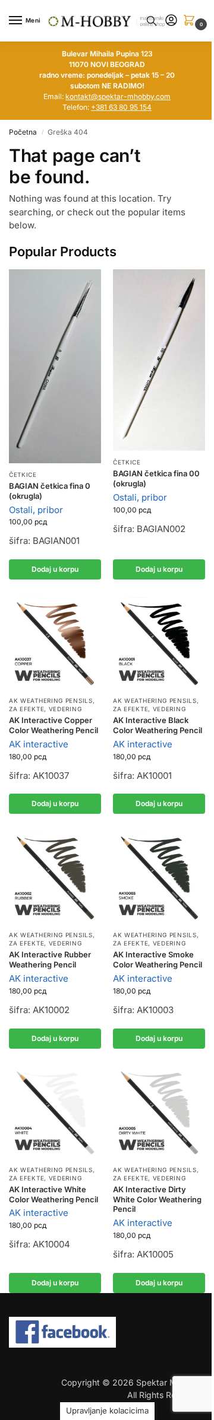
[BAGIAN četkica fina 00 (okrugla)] (159, 360)
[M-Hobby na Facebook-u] (107, 1332)
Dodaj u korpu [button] (55, 569)
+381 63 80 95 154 (121, 107)
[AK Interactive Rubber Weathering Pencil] (55, 878)
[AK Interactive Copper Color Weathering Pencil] (55, 643)
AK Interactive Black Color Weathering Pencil (157, 725)
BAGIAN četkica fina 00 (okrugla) (156, 478)
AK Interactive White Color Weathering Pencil (53, 1194)
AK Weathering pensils (51, 700)
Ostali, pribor (36, 509)
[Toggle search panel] (152, 21)
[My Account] (171, 21)
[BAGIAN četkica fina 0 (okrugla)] (55, 366)
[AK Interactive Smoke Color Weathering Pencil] (159, 878)
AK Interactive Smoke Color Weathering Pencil (157, 959)
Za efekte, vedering (45, 708)
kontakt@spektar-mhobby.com (118, 96)
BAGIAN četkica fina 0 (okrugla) (49, 491)
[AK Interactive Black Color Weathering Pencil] (159, 643)
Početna (23, 132)
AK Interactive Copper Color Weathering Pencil (53, 725)
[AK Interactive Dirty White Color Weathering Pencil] (159, 1112)
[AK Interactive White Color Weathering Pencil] (55, 1112)
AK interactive (38, 744)
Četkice (23, 474)
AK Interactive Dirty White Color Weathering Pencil (157, 1199)
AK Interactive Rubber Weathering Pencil (50, 959)
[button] (191, 21)
